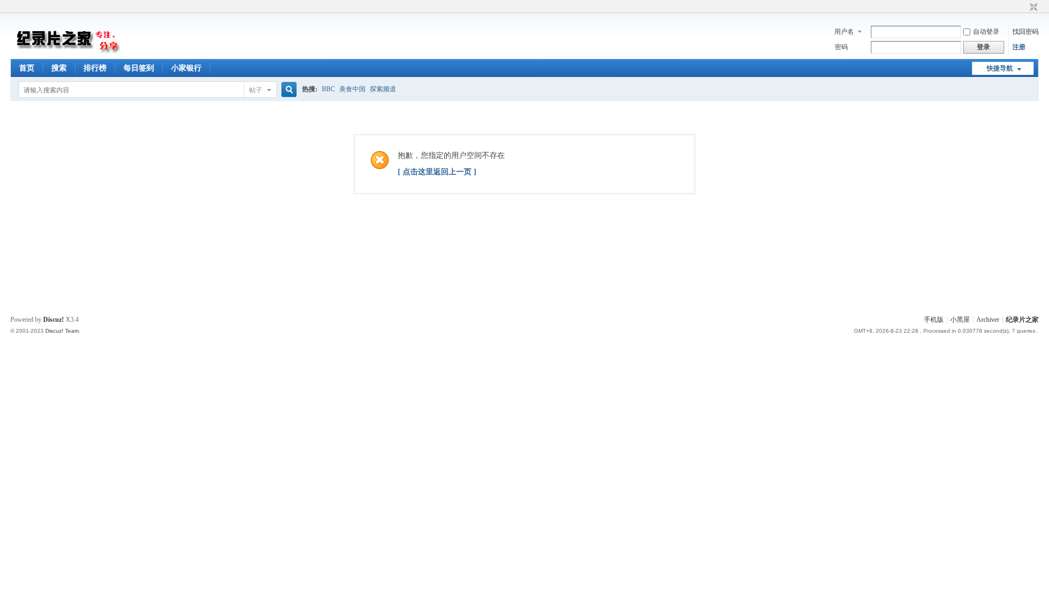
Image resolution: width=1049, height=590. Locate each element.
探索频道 (383, 89)
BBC (328, 89)
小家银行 (186, 68)
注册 (1019, 47)
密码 (841, 47)
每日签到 (138, 68)
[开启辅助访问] (1023, 8)
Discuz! (53, 319)
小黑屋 (960, 319)
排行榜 (95, 68)
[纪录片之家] (65, 52)
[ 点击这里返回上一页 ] (437, 172)
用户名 (844, 32)
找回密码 (1025, 32)
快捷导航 (1000, 68)
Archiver (987, 319)
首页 (26, 68)
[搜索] (287, 90)
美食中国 (352, 89)
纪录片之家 (1022, 319)
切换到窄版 (1032, 8)
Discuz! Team (62, 331)
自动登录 (986, 32)
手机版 (934, 319)
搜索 (59, 68)
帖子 (255, 90)
